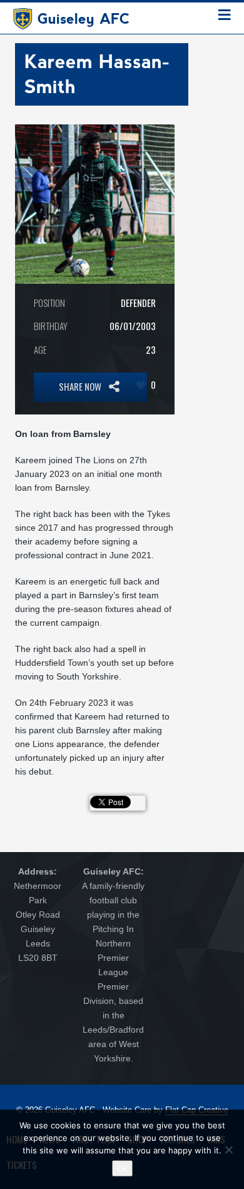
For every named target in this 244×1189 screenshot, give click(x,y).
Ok (122, 1168)
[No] (228, 1149)
